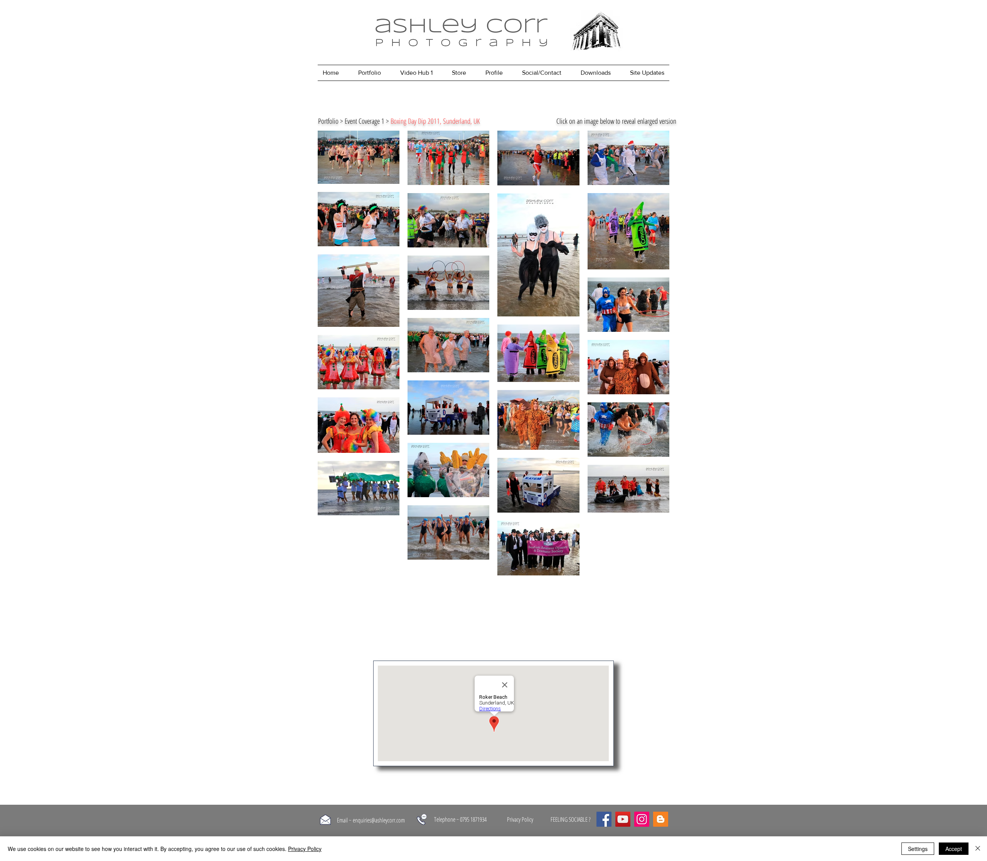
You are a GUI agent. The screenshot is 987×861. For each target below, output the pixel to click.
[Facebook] (603, 819)
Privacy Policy (305, 849)
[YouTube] (622, 819)
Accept (953, 849)
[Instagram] (641, 819)
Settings (918, 849)
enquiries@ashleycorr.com (379, 820)
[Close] (977, 849)
